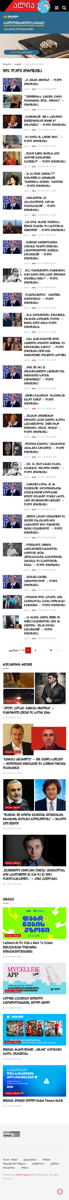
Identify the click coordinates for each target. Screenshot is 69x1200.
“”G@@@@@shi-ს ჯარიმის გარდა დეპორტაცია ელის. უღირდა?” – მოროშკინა (44, 100)
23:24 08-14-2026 (13, 718)
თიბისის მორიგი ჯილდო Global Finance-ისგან (33, 1100)
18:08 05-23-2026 (48, 509)
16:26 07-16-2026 (48, 388)
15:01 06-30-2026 (48, 408)
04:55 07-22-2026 (48, 360)
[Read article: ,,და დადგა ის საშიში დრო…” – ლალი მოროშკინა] (12, 142)
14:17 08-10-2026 (48, 235)
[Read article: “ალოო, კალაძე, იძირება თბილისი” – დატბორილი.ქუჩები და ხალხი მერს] (34, 688)
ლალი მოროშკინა (34, 64)
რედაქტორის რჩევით (14, 1163)
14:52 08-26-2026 (13, 1106)
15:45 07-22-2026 (48, 332)
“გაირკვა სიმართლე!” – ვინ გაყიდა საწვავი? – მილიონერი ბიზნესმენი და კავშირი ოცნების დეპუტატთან (34, 763)
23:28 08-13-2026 (13, 828)
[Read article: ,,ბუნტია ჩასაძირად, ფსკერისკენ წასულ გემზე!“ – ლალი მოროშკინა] (12, 400)
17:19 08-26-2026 (13, 1008)
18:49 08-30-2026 (13, 957)
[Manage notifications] (60, 1192)
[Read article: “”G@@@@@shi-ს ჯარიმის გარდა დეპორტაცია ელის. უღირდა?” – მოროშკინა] (12, 101)
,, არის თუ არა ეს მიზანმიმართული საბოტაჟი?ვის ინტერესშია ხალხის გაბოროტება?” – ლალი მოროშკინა (44, 375)
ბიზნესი (46, 1159)
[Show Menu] (56, 8)
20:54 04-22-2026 (48, 610)
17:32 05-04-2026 (48, 590)
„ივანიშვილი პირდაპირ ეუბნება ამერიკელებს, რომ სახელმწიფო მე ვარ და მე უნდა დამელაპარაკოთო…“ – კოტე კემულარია (34, 874)
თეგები (18, 64)
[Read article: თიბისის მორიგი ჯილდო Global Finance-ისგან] (34, 1081)
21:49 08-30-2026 (48, 89)
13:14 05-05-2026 (48, 570)
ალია (34, 89)
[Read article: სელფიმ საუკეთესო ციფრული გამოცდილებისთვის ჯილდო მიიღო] (34, 978)
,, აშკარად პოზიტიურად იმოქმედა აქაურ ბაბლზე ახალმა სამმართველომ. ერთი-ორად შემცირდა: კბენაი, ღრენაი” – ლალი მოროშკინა (44, 423)
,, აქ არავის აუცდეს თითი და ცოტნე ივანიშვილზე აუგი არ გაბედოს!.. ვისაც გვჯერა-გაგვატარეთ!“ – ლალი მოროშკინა (42, 625)
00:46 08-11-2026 (48, 215)
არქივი (24, 1167)
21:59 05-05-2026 (48, 537)
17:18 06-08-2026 (48, 457)
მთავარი (7, 64)
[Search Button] (64, 8)
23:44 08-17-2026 (48, 166)
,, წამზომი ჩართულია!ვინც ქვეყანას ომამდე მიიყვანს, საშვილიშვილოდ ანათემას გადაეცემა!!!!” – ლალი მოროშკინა (41, 250)
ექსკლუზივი (30, 1159)
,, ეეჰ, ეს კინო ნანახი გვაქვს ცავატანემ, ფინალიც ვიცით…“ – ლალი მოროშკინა (44, 468)
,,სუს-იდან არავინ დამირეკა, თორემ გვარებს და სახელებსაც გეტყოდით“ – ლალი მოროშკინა (44, 226)
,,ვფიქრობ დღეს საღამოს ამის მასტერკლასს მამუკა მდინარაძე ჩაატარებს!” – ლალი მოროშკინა (44, 601)
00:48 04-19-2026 (48, 638)
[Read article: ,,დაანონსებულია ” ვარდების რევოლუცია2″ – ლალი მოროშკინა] (12, 300)
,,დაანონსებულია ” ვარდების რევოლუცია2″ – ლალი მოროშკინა (42, 298)
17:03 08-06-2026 (48, 263)
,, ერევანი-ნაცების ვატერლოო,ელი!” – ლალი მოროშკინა (40, 581)
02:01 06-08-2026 (48, 477)
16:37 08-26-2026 (13, 1059)
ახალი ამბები (13, 701)
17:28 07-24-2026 (48, 308)
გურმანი (54, 1163)
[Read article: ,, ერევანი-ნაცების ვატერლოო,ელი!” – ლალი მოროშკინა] (12, 582)
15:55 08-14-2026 (13, 773)
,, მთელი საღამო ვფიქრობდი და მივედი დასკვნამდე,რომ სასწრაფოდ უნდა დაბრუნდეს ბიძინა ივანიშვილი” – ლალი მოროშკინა (44, 524)
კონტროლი (38, 1163)
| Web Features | (24, 1175)
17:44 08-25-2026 (48, 130)
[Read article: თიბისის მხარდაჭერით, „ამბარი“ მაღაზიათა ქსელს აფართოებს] (34, 1030)
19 (50, 650)
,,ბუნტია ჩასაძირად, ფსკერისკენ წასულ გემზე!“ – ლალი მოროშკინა (44, 399)
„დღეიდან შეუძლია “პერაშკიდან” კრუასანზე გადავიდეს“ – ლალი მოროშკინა (45, 448)
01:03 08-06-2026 (48, 287)
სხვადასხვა (9, 1167)
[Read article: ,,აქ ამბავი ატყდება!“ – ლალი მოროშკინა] (12, 85)
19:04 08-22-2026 (48, 146)
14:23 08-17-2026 (48, 191)
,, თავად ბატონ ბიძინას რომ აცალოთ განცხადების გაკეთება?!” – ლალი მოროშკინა (44, 157)
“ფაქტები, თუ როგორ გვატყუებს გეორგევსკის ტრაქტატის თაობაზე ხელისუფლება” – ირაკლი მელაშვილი (34, 819)
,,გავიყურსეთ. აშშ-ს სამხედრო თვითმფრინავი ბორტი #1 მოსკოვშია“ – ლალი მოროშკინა (45, 120)
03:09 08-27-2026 (48, 110)
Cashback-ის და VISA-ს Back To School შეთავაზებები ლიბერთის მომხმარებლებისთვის (28, 947)
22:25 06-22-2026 (48, 437)
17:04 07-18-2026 (13, 884)
